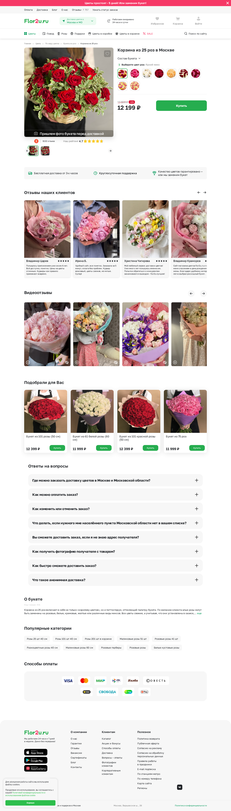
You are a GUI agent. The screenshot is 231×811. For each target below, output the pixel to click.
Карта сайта (144, 783)
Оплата (28, 9)
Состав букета (127, 58)
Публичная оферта (148, 743)
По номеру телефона (149, 778)
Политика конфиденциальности (191, 806)
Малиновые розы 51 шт (133, 638)
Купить (181, 105)
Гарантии (76, 743)
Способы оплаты (111, 748)
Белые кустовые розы (166, 647)
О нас (64, 9)
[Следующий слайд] (110, 150)
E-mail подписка (146, 769)
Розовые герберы (111, 647)
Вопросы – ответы (112, 757)
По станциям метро (148, 773)
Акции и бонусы (111, 743)
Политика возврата (148, 738)
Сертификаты (78, 757)
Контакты (76, 767)
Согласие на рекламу (149, 748)
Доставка (42, 9)
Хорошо (30, 803)
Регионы (142, 788)
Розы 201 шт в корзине (98, 638)
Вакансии (76, 752)
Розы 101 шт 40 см (66, 638)
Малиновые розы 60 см (79, 647)
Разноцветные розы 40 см (42, 647)
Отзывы (80, 9)
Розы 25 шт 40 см (37, 638)
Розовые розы (138, 647)
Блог (54, 9)
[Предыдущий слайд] (27, 150)
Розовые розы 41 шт (166, 638)
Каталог (106, 738)
